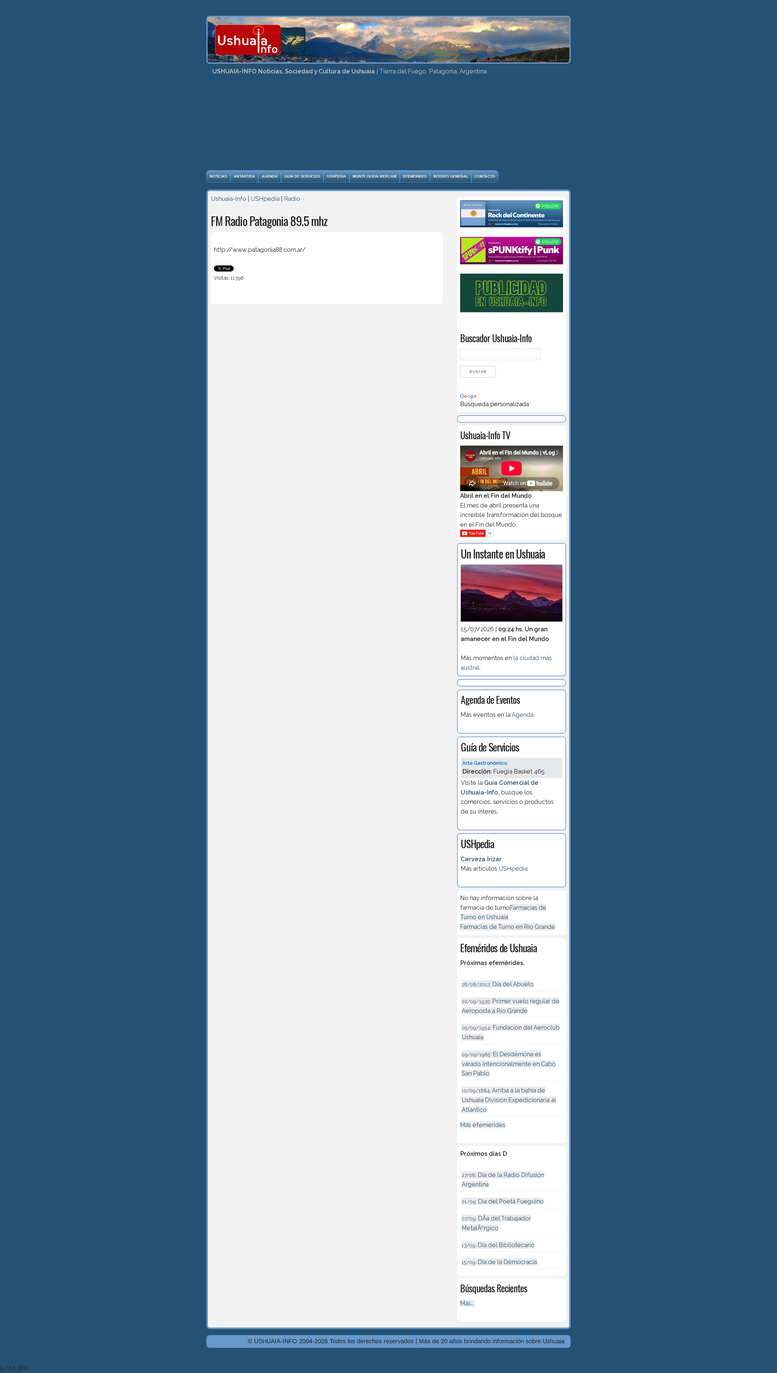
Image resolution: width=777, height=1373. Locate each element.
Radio (292, 198)
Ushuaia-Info (228, 198)
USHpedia (336, 176)
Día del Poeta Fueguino (503, 1201)
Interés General (450, 176)
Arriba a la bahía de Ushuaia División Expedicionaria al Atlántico (509, 1100)
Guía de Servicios (302, 176)
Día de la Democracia (499, 1262)
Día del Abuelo (498, 984)
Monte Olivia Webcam (374, 176)
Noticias (218, 176)
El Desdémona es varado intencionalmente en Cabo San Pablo (509, 1064)
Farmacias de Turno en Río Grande (507, 926)
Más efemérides (482, 1124)
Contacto (485, 176)
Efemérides (415, 176)
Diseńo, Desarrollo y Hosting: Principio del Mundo (275, 1358)
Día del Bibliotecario (498, 1245)
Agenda (270, 176)
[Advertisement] (388, 124)
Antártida (244, 176)
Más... (467, 1303)
